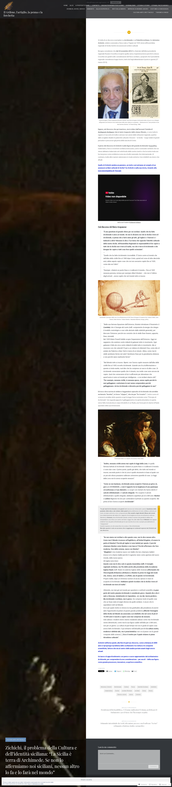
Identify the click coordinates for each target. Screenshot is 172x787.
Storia (150, 691)
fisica (133, 687)
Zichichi (138, 694)
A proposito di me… (83, 5)
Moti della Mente (119, 9)
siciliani (137, 691)
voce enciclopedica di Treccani (109, 171)
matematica (108, 691)
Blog (72, 5)
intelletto (153, 687)
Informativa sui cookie (37, 784)
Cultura (126, 687)
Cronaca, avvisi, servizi (76, 9)
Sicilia (117, 691)
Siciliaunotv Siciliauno (106, 132)
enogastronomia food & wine (112, 5)
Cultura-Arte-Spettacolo (143, 12)
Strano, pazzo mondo (160, 5)
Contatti (95, 5)
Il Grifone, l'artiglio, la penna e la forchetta (23, 13)
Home (66, 5)
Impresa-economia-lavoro (138, 9)
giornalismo (130, 5)
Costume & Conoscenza (159, 9)
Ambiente (90, 9)
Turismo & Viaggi (162, 12)
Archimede (117, 687)
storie (131, 694)
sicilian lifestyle (127, 691)
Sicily (144, 691)
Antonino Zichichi (106, 687)
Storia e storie (144, 5)
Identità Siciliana (143, 687)
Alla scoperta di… (103, 9)
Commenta (153, 766)
